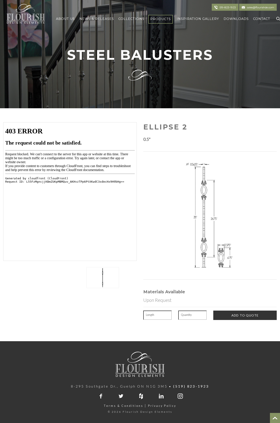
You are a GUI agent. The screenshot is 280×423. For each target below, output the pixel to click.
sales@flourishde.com (260, 7)
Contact (261, 19)
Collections (131, 19)
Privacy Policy (162, 405)
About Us (65, 19)
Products (160, 19)
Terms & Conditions (123, 405)
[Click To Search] (277, 18)
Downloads (236, 19)
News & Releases (96, 19)
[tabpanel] (102, 277)
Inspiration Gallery (198, 19)
